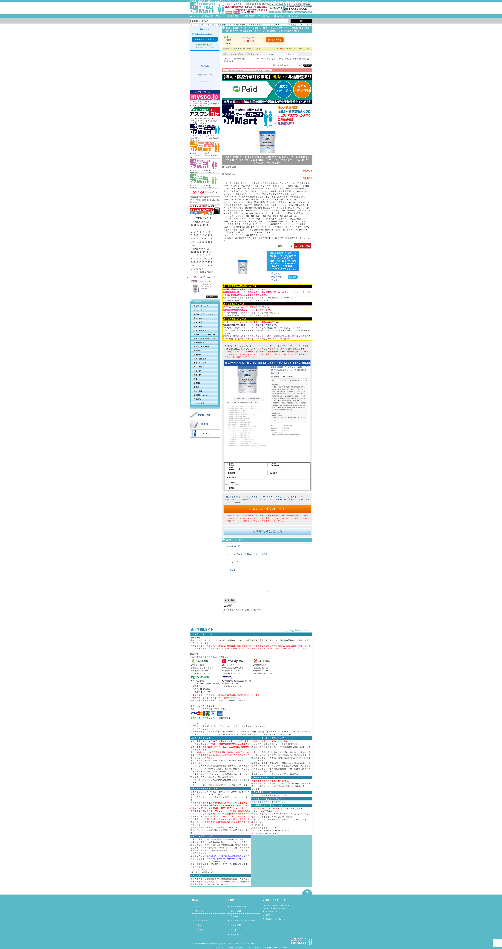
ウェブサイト (234, 562)
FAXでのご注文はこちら (267, 509)
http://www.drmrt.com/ (279, 905)
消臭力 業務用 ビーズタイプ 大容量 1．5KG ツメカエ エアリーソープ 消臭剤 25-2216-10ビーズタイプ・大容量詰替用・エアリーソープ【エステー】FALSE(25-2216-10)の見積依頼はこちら (283, 261)
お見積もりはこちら (267, 531)
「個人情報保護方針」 (261, 802)
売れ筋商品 (250, 16)
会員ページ (242, 4)
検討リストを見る (253, 49)
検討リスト (266, 16)
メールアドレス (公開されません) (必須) (247, 554)
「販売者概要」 (266, 795)
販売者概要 (252, 4)
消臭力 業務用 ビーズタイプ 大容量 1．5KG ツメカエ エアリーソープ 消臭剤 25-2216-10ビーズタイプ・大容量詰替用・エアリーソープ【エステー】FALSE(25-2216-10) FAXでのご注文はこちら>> (267, 499)
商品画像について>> (263, 70)
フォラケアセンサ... (206, 281)
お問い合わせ (201, 920)
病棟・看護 (226, 25)
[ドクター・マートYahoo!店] (205, 192)
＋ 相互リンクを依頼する (205, 39)
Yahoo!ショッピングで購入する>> (283, 54)
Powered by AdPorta (204, 47)
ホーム (196, 16)
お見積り (235, 16)
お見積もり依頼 (301, 59)
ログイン (232, 4)
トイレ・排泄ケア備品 (207, 25)
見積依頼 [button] (292, 277)
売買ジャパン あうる (275, 919)
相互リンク (271, 915)
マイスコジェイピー (203, 34)
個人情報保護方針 (305, 4)
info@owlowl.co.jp (290, 330)
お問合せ (281, 16)
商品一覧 (209, 16)
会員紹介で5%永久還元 (204, 45)
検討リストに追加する (234, 49)
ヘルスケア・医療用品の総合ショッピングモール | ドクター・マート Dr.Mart (252, 948)
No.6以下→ (212, 297)
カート (222, 16)
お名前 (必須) (234, 546)
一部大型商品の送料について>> (239, 70)
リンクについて (273, 911)
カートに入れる (274, 40)
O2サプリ (205, 433)
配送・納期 (293, 4)
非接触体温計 (205, 414)
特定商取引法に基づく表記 (268, 4)
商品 (219, 25)
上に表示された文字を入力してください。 (243, 610)
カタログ (295, 16)
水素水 (204, 424)
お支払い (283, 4)
